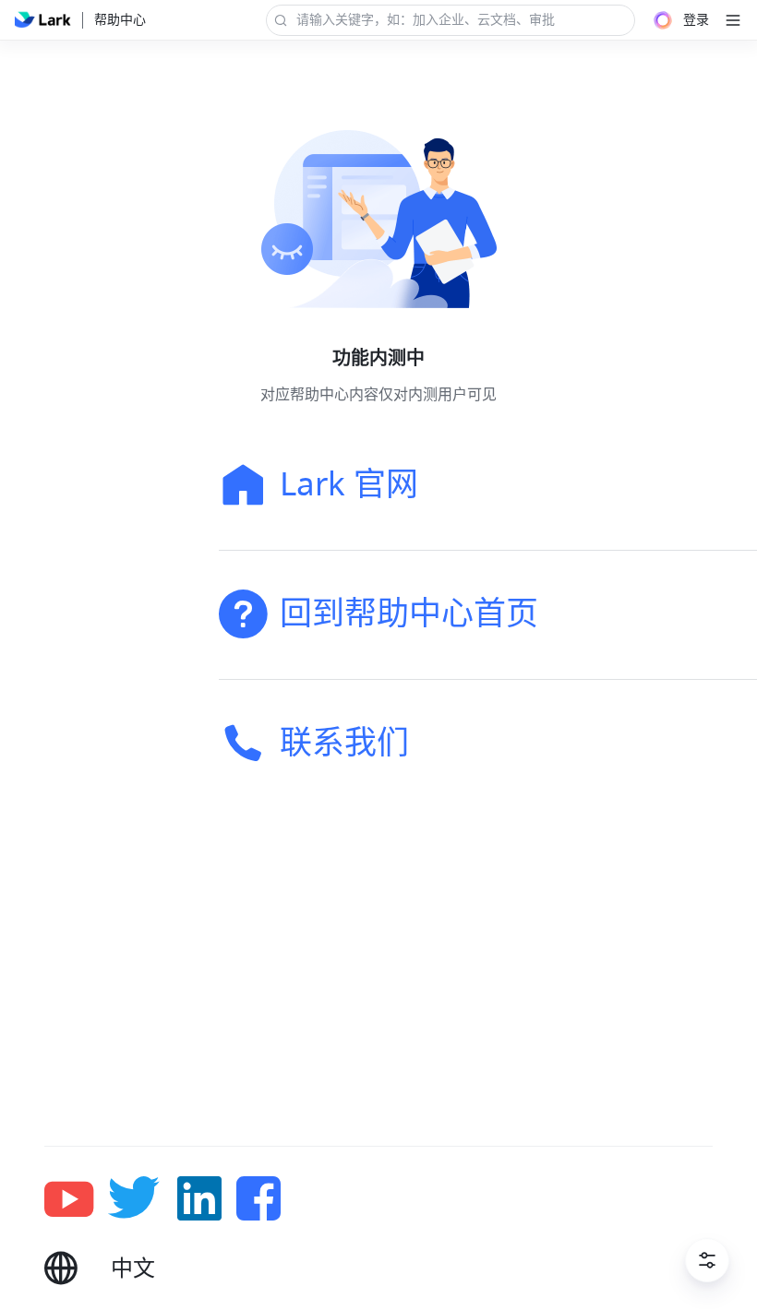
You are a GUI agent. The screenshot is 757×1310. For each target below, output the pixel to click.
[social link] (76, 1198)
